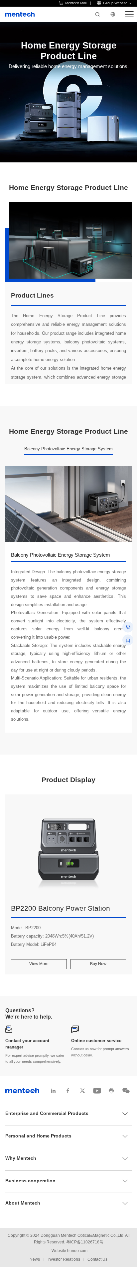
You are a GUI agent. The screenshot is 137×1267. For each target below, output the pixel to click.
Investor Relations (64, 1259)
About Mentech (22, 1203)
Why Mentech (20, 1158)
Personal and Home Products (38, 1135)
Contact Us (97, 1259)
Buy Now (98, 963)
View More (39, 963)
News (35, 1259)
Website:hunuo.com (69, 1250)
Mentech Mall (75, 3)
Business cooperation (30, 1180)
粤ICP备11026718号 (84, 1242)
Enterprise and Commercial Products (46, 1113)
